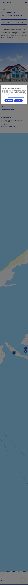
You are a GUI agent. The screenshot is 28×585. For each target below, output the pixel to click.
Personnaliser (9, 100)
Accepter (18, 100)
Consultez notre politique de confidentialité (16, 97)
